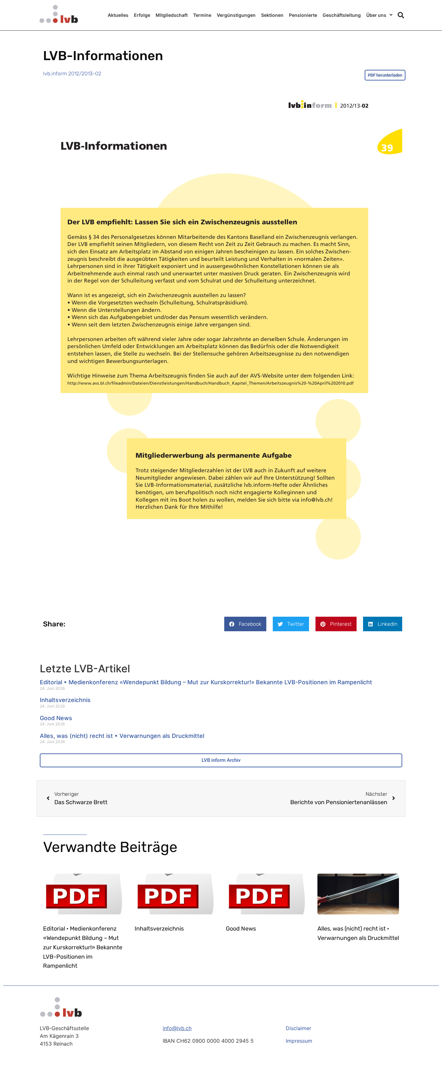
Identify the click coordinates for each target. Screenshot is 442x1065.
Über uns (376, 15)
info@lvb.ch (177, 1028)
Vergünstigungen (236, 15)
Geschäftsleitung (342, 15)
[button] (400, 15)
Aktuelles (118, 15)
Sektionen (272, 15)
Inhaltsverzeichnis (65, 700)
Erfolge (142, 15)
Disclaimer (298, 1028)
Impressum (299, 1041)
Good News (56, 718)
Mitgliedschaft (172, 15)
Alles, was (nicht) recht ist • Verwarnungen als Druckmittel (122, 735)
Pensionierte (303, 15)
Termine (202, 15)
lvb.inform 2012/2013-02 (72, 73)
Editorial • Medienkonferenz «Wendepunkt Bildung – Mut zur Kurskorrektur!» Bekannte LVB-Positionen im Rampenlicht (206, 682)
